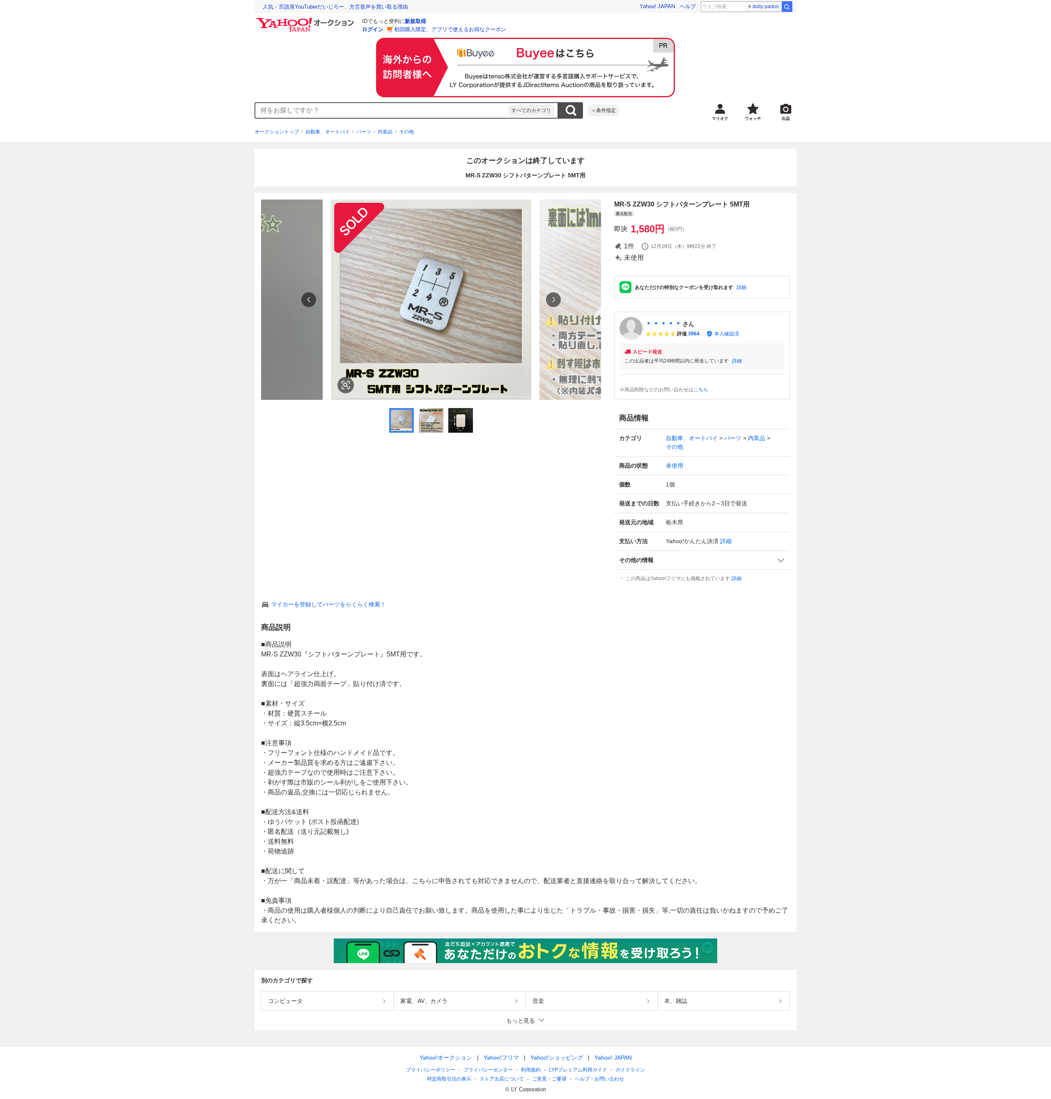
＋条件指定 (603, 110)
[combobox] (381, 110)
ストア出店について (502, 1079)
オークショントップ (277, 132)
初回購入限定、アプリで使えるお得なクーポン (450, 29)
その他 (406, 132)
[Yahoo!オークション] (306, 20)
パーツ (363, 132)
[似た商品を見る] (345, 385)
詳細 (741, 287)
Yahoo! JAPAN (657, 6)
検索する (570, 110)
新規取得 (415, 21)
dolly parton (766, 6)
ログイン (372, 29)
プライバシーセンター (488, 1070)
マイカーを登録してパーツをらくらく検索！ (328, 604)
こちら (700, 389)
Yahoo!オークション (446, 1057)
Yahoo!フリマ (501, 1057)
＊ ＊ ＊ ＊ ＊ (663, 324)
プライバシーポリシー (430, 1070)
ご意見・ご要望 (549, 1079)
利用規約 (531, 1070)
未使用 (674, 465)
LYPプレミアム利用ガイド (578, 1070)
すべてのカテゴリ (531, 110)
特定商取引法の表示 (449, 1079)
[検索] (787, 6)
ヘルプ (688, 6)
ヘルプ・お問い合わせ (599, 1079)
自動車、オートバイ (327, 132)
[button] (702, 560)
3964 (694, 334)
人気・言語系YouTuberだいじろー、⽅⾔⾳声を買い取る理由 (335, 7)
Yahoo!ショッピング (556, 1057)
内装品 (385, 132)
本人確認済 (726, 334)
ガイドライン (630, 1070)
